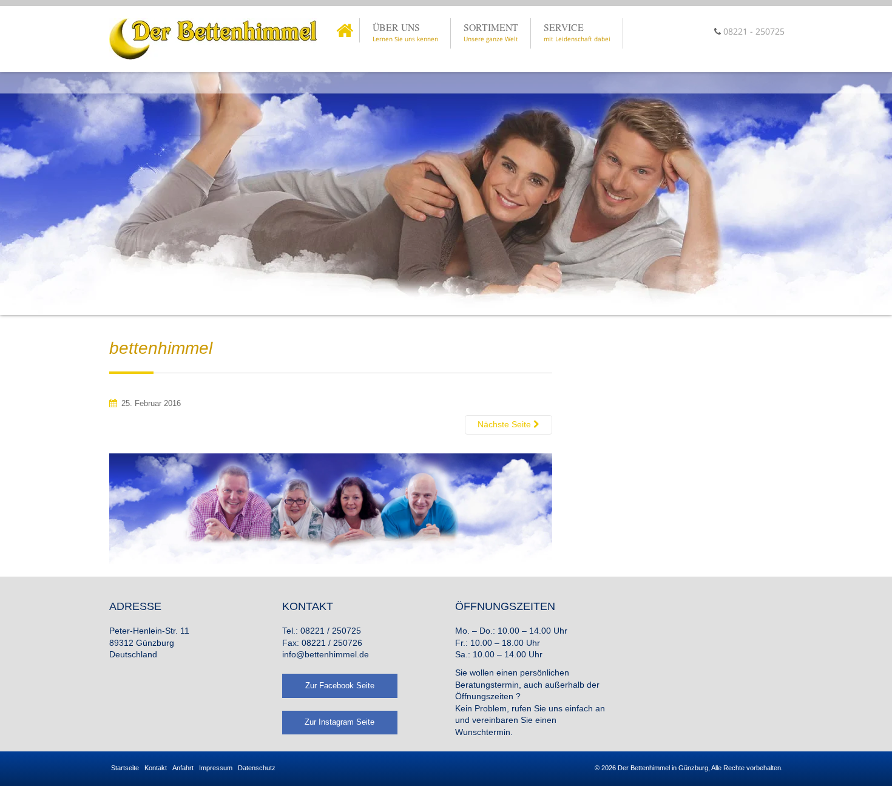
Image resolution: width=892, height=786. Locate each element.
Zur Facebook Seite (339, 685)
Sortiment (491, 32)
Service (577, 32)
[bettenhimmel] (330, 507)
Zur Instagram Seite (339, 722)
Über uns (405, 32)
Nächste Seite (505, 424)
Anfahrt (183, 767)
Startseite (125, 767)
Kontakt (155, 767)
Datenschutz (256, 767)
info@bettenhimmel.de (325, 654)
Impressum (215, 767)
